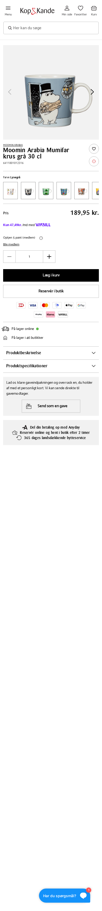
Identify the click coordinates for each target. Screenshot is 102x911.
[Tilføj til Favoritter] (94, 149)
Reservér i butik (51, 291)
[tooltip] (94, 161)
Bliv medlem (11, 244)
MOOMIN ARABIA (13, 145)
